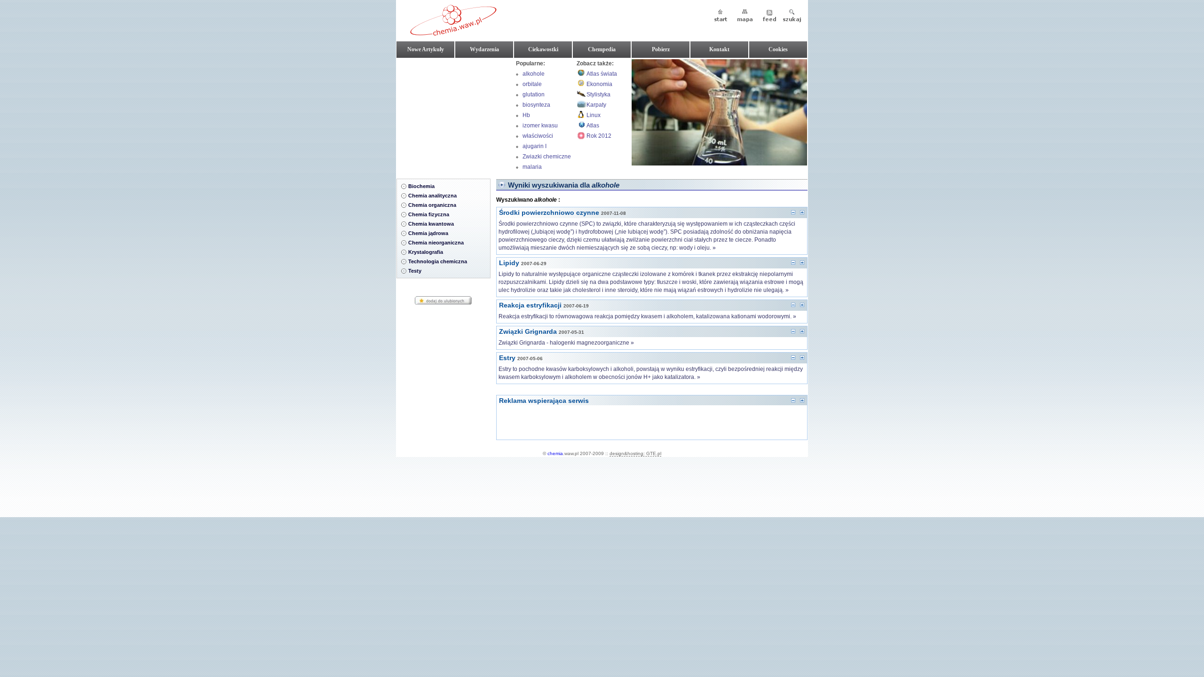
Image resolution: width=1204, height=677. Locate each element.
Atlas (592, 125)
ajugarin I (535, 146)
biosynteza (536, 105)
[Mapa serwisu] (745, 16)
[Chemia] (453, 32)
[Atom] (769, 16)
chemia (555, 453)
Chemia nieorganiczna (436, 242)
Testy (414, 271)
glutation (534, 94)
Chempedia (602, 49)
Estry (507, 358)
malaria (532, 167)
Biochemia (421, 186)
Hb (526, 115)
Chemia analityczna (432, 195)
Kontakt (719, 49)
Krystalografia (425, 252)
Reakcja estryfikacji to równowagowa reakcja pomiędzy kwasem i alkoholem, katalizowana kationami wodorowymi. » (647, 316)
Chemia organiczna (432, 205)
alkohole (534, 74)
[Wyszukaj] (792, 16)
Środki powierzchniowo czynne (549, 212)
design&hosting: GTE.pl (635, 453)
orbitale (532, 84)
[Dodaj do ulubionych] (443, 303)
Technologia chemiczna (437, 261)
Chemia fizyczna (428, 214)
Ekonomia (599, 84)
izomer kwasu (540, 125)
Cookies (778, 49)
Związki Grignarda (528, 331)
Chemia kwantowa (431, 224)
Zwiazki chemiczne (547, 156)
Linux (593, 115)
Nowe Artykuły (425, 49)
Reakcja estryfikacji (530, 305)
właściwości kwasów (538, 137)
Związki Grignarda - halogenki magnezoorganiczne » (566, 342)
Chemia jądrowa (428, 233)
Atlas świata (601, 74)
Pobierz (661, 49)
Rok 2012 (598, 136)
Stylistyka (598, 94)
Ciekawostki (543, 49)
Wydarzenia (484, 49)
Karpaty (596, 105)
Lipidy (509, 263)
